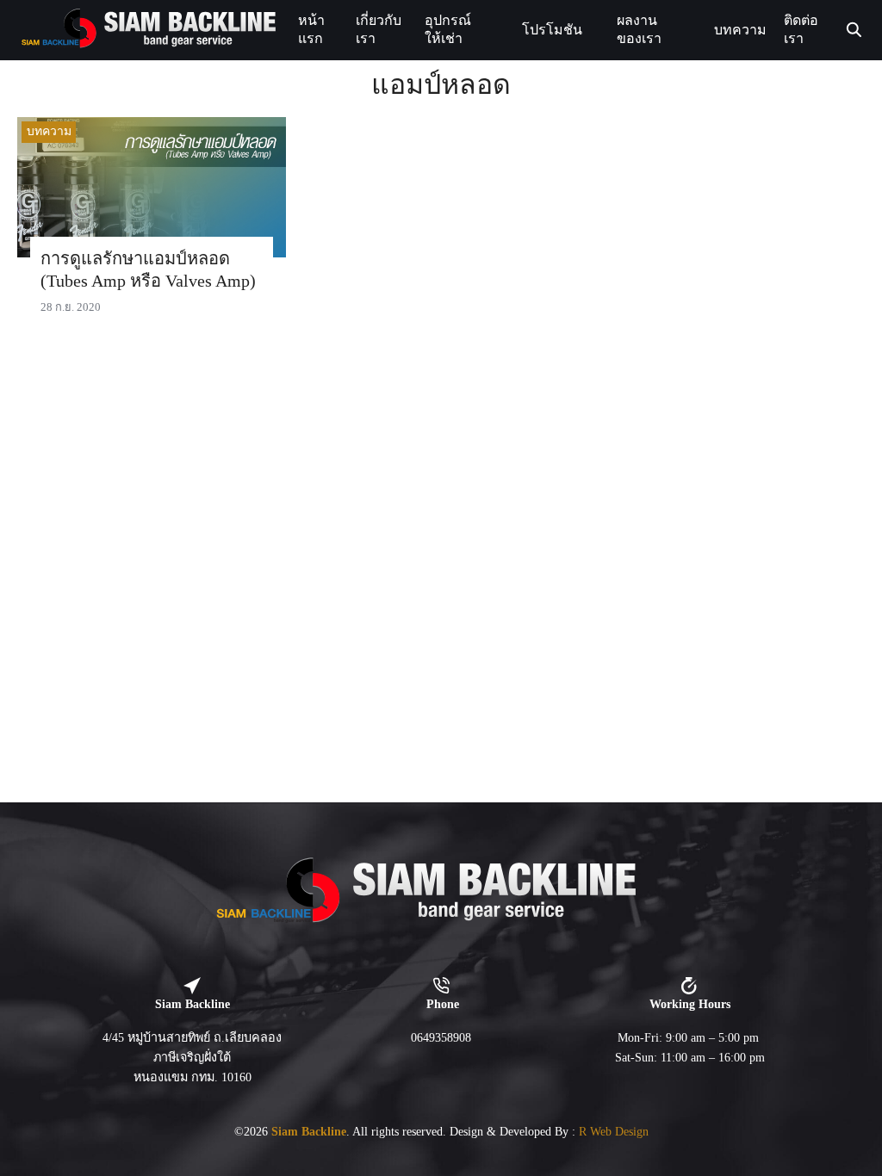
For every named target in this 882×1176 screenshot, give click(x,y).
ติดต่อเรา (801, 29)
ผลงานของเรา (639, 29)
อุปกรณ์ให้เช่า (448, 29)
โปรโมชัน (552, 29)
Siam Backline (308, 1131)
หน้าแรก (311, 29)
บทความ (740, 29)
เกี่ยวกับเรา (378, 29)
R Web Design (614, 1131)
